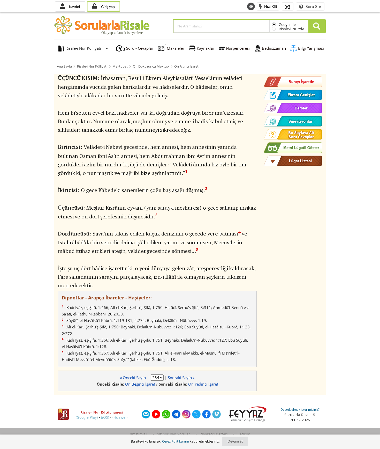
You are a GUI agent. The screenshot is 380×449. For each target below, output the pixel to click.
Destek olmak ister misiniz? (300, 409)
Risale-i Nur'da (291, 29)
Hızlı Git (270, 6)
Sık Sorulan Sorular (173, 434)
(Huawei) (119, 417)
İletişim (244, 434)
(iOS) (105, 417)
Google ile (287, 24)
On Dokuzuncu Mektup (151, 66)
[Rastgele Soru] (287, 6)
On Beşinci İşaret (140, 384)
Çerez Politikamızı (175, 441)
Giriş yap (107, 6)
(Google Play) (87, 417)
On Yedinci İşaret (203, 384)
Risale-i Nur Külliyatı (92, 66)
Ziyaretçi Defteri (214, 434)
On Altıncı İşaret (186, 66)
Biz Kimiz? (138, 434)
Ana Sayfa (64, 66)
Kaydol (74, 6)
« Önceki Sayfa (133, 377)
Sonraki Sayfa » (181, 377)
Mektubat (120, 66)
